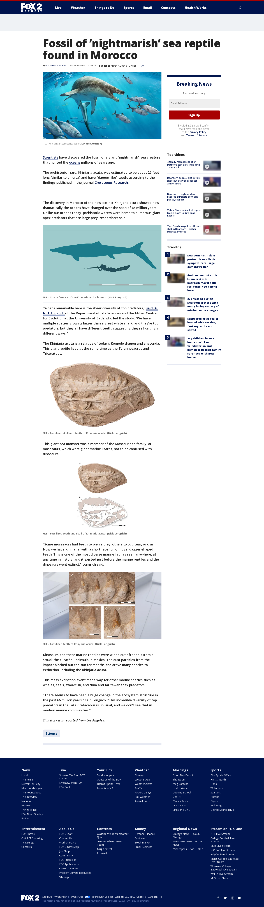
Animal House (143, 801)
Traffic (138, 788)
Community (66, 855)
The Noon (179, 779)
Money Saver (180, 801)
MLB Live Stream (220, 845)
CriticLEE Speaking (32, 838)
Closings (140, 775)
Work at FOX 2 (67, 842)
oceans (74, 162)
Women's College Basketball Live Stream (223, 868)
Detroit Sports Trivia (109, 784)
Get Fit (176, 796)
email (240, 898)
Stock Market (142, 842)
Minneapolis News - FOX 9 (188, 849)
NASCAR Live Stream (222, 850)
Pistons (214, 796)
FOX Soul (64, 787)
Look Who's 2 (105, 788)
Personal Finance (145, 834)
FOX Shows (28, 834)
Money (140, 829)
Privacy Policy (198, 132)
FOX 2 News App (69, 847)
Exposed (102, 853)
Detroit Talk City (30, 784)
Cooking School (182, 792)
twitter (225, 898)
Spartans (215, 792)
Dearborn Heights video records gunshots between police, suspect (182, 196)
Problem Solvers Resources (75, 872)
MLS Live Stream (220, 878)
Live (62, 770)
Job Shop (64, 851)
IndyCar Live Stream (222, 854)
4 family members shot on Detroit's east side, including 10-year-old (183, 164)
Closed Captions (68, 868)
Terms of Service (196, 135)
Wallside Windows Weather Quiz (112, 835)
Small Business (143, 847)
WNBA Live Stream (221, 874)
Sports (215, 770)
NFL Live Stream (220, 834)
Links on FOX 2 (181, 809)
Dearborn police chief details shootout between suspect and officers (183, 180)
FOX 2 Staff (65, 834)
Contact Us (65, 838)
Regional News (185, 829)
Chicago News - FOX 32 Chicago (186, 835)
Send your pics (105, 775)
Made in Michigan (31, 788)
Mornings (180, 770)
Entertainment (33, 829)
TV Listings (27, 842)
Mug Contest (180, 784)
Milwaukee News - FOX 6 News (187, 843)
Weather (142, 770)
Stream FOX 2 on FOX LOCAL (72, 776)
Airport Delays (143, 792)
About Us (66, 829)
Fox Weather (142, 796)
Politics (25, 818)
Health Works (180, 788)
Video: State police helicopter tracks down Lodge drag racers (184, 212)
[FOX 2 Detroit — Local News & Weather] (33, 7)
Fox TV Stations (77, 65)
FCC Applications (69, 864)
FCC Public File (67, 859)
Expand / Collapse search (240, 7)
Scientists (50, 157)
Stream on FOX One (226, 829)
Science (92, 65)
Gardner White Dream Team (109, 843)
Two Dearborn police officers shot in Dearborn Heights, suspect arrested (183, 228)
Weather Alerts (143, 784)
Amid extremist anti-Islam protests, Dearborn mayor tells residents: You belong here (202, 283)
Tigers (214, 801)
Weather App (142, 779)
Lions (213, 784)
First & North (218, 779)
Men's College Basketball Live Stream (225, 860)
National (26, 801)
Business (26, 805)
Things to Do (29, 809)
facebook (218, 898)
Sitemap (64, 877)
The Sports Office (220, 775)
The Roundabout (31, 792)
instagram (232, 898)
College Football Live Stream (222, 839)
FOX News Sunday (32, 814)
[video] (212, 166)
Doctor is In (179, 805)
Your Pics (104, 770)
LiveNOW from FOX (70, 782)
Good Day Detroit (183, 775)
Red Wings (216, 805)
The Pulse (27, 779)
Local (24, 775)
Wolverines (216, 788)
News (25, 770)
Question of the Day (109, 779)
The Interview (29, 796)
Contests (26, 847)
